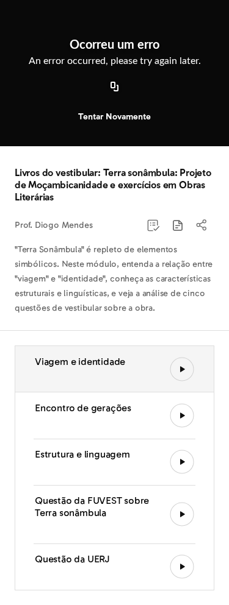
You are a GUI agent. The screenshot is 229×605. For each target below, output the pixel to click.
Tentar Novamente (114, 116)
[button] (177, 225)
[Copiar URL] (115, 87)
